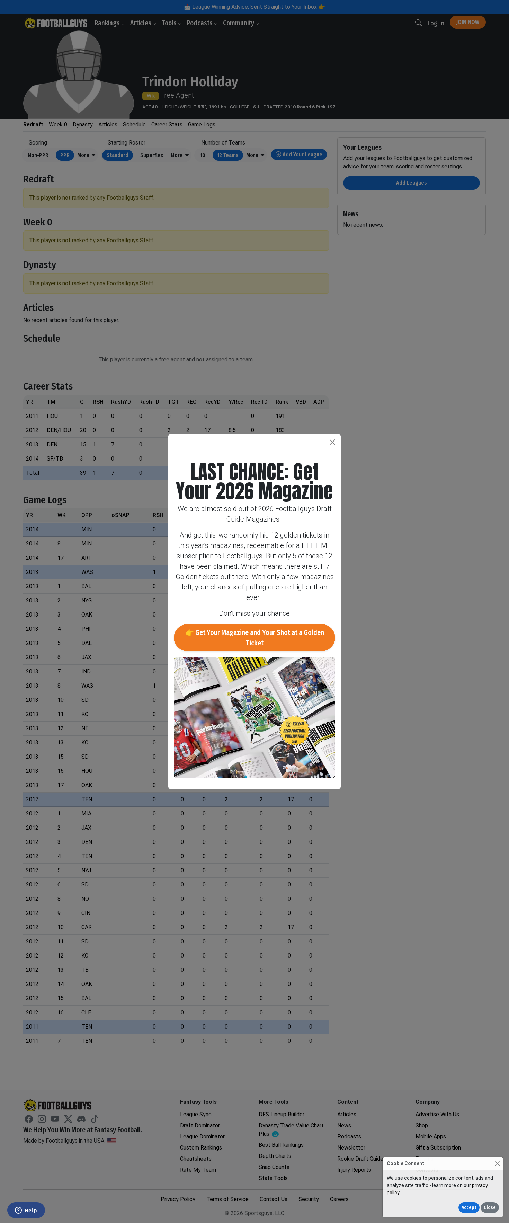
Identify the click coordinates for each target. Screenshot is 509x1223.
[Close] (497, 1163)
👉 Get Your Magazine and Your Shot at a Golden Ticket (254, 637)
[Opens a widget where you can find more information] (26, 1211)
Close (490, 1208)
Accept (469, 1208)
